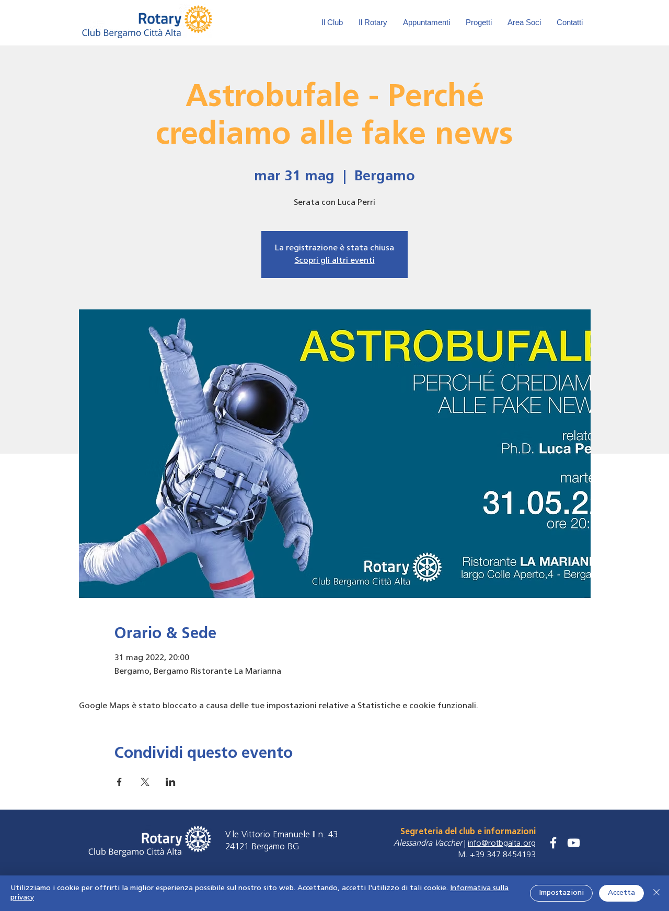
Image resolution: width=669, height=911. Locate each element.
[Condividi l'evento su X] (145, 782)
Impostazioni (561, 893)
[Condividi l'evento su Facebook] (119, 782)
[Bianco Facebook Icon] (553, 842)
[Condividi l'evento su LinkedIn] (171, 782)
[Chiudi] (656, 893)
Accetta (621, 893)
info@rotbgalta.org (502, 843)
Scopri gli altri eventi (335, 261)
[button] (524, 22)
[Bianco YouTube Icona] (573, 842)
